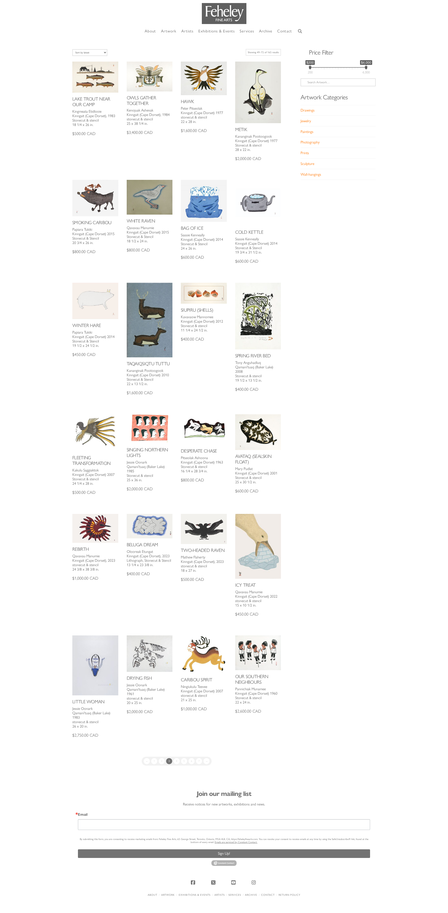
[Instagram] (254, 882)
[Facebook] (193, 882)
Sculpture (307, 163)
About (152, 894)
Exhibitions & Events (194, 894)
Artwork (168, 894)
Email (83, 814)
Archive (251, 894)
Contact (268, 894)
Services (234, 894)
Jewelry (306, 121)
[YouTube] (234, 882)
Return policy (289, 894)
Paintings (307, 131)
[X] (214, 882)
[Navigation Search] (300, 31)
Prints (305, 153)
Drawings (308, 110)
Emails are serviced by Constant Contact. (236, 842)
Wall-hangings (311, 174)
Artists (219, 894)
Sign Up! (224, 853)
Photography (310, 142)
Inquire (95, 77)
